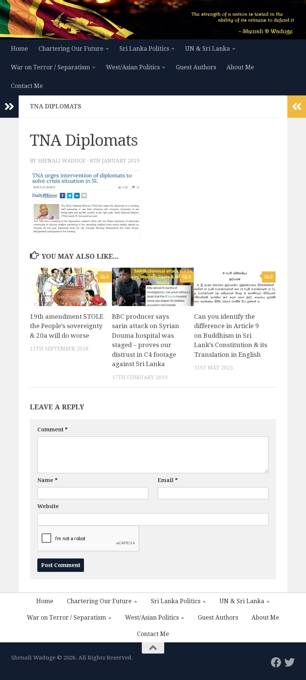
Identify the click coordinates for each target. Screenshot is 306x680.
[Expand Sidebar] (9, 106)
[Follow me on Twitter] (289, 662)
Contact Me (27, 85)
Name (47, 480)
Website (48, 506)
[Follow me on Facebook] (276, 662)
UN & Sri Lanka (207, 48)
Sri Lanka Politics (144, 48)
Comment (52, 429)
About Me (240, 67)
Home (19, 48)
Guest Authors (196, 67)
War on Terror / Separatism (50, 67)
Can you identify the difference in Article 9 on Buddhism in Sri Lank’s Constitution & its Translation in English (230, 335)
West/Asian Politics (133, 67)
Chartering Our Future (70, 48)
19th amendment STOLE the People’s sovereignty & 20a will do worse (66, 326)
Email (167, 480)
